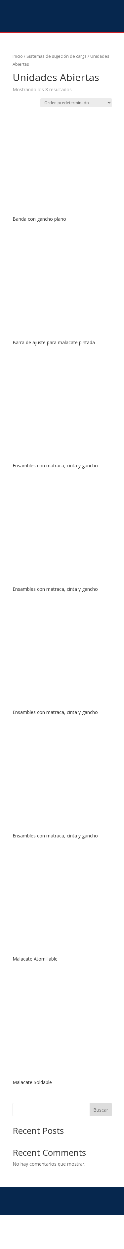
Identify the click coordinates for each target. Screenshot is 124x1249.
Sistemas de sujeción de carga (56, 56)
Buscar (100, 1110)
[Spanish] (113, 15)
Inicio (18, 56)
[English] (105, 15)
